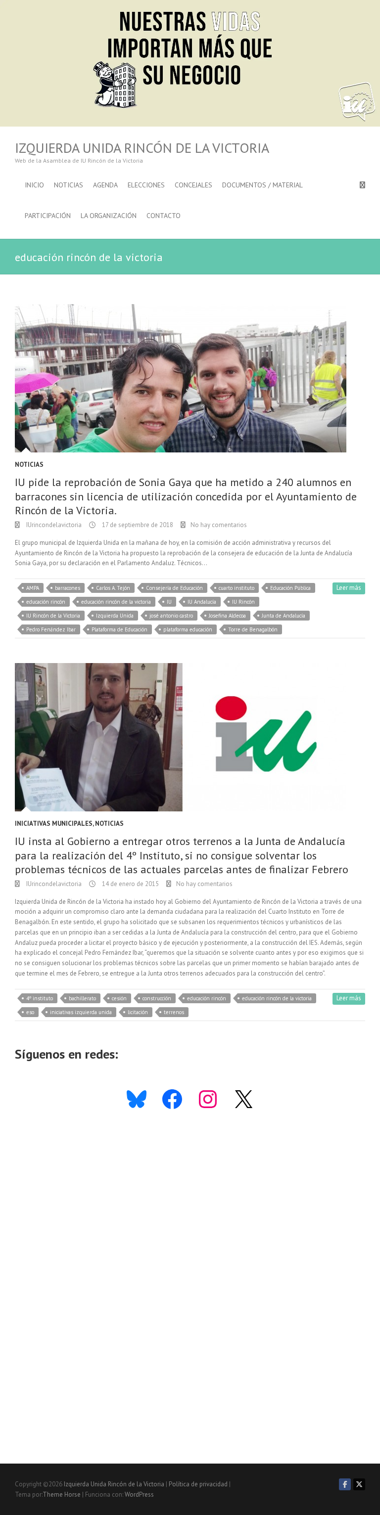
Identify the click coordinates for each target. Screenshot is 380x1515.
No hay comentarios (218, 525)
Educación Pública (290, 587)
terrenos (174, 1012)
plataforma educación (187, 629)
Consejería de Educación (174, 587)
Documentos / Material (262, 184)
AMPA (32, 587)
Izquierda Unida (115, 615)
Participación (48, 215)
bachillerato (82, 998)
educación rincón (45, 601)
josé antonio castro (171, 615)
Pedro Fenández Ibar (51, 629)
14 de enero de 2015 (129, 884)
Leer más (348, 587)
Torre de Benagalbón (253, 629)
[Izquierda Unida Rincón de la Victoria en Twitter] (359, 1484)
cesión (119, 998)
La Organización (109, 215)
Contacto (163, 215)
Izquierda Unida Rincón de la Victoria (142, 148)
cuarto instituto (236, 587)
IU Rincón (243, 601)
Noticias (68, 184)
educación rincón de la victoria (116, 601)
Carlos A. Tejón (113, 587)
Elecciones (146, 184)
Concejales (193, 184)
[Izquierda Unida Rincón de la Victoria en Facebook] (345, 1484)
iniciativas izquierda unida (81, 1012)
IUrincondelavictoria (53, 525)
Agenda (105, 184)
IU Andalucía (202, 601)
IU (169, 601)
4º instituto (39, 998)
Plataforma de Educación (119, 629)
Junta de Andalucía (283, 615)
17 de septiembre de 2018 (136, 525)
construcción (156, 998)
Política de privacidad (198, 1484)
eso (30, 1012)
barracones (67, 587)
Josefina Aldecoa (227, 615)
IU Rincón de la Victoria (53, 615)
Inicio (34, 184)
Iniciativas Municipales (54, 823)
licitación (138, 1012)
